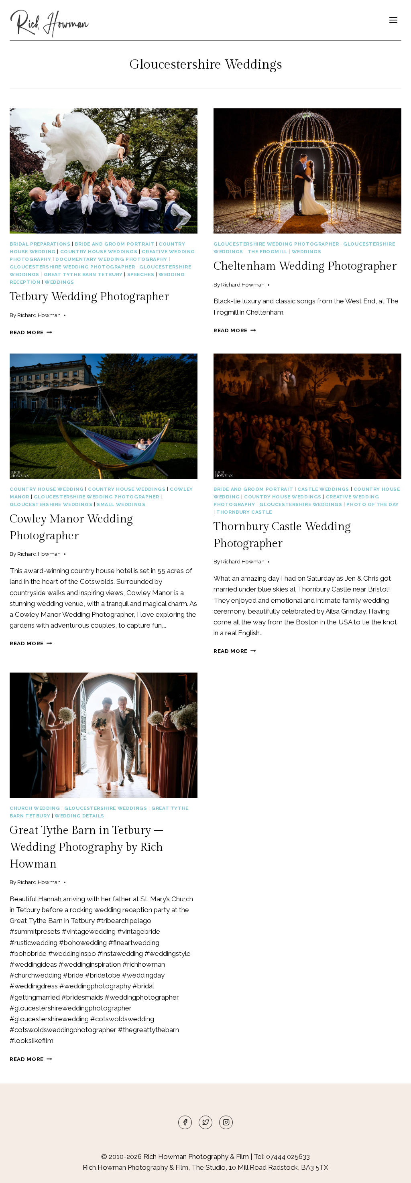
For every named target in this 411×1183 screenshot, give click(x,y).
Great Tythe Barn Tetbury (83, 274)
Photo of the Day (372, 504)
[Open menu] (393, 20)
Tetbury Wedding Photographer (89, 296)
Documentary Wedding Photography (111, 259)
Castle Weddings (323, 489)
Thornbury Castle (244, 512)
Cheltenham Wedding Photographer (305, 266)
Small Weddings (121, 504)
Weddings (59, 282)
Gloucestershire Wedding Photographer (72, 267)
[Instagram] (226, 1122)
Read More (31, 332)
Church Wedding (35, 808)
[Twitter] (205, 1122)
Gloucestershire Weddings (51, 504)
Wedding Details (79, 816)
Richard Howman (39, 315)
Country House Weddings (99, 251)
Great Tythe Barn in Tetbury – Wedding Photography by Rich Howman (86, 847)
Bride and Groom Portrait (114, 244)
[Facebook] (185, 1122)
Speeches (141, 274)
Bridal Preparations (40, 244)
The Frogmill (267, 251)
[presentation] (103, 171)
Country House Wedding (47, 489)
